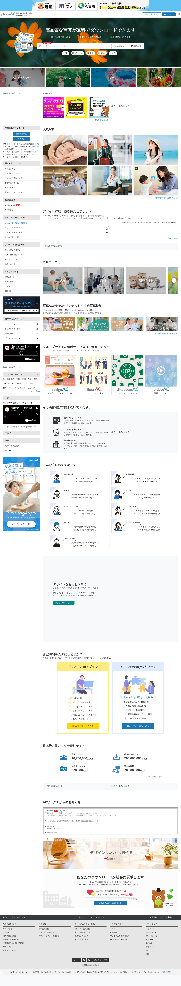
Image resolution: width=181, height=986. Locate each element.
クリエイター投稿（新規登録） (17, 223)
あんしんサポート (12, 264)
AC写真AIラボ (12, 205)
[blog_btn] (89, 960)
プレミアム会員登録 (12, 250)
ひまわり (6, 383)
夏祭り (19, 383)
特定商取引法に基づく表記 (13, 943)
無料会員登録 (21, 134)
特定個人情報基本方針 (11, 939)
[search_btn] (40, 46)
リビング (12, 388)
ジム (29, 388)
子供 (31, 383)
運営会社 (6, 932)
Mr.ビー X (8, 451)
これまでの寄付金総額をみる (110, 903)
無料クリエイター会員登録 (49, 936)
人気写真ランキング (12, 173)
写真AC (96, 965)
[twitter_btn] (74, 960)
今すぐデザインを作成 (63, 603)
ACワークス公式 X (12, 446)
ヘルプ (7, 286)
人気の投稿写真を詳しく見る (166, 198)
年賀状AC (150, 939)
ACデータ (150, 950)
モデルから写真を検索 (13, 178)
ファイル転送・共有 (12, 329)
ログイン (170, 14)
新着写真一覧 (10, 188)
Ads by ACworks (49, 93)
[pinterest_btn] (84, 960)
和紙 (35, 379)
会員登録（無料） (151, 14)
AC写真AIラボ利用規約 (119, 939)
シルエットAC (151, 932)
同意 (168, 972)
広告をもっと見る (102, 120)
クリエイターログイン (13, 228)
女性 (91, 53)
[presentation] (174, 280)
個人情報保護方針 (10, 936)
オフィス (21, 388)
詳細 (163, 972)
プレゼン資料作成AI (12, 338)
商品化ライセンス (12, 259)
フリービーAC (151, 936)
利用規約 (8, 291)
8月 (113, 53)
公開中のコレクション (13, 192)
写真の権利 (9, 282)
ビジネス (78, 53)
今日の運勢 (9, 334)
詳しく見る (172, 238)
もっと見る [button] (34, 391)
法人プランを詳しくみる (138, 726)
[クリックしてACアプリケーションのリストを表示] (179, 14)
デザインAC (150, 947)
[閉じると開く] (1, 973)
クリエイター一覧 (12, 237)
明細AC (149, 954)
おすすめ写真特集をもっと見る (165, 333)
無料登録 (35, 147)
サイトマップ (8, 947)
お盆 (26, 383)
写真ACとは (9, 277)
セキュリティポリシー (11, 950)
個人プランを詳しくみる (83, 726)
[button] (83, 698)
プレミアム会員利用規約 (119, 936)
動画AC (149, 943)
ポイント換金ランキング (14, 232)
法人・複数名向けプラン (14, 255)
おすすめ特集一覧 (12, 183)
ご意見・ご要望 (101, 960)
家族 (103, 53)
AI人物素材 (9, 210)
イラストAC (150, 929)
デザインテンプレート (13, 324)
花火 (4, 388)
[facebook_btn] (79, 960)
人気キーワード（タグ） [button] (16, 374)
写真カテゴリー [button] (11, 169)
